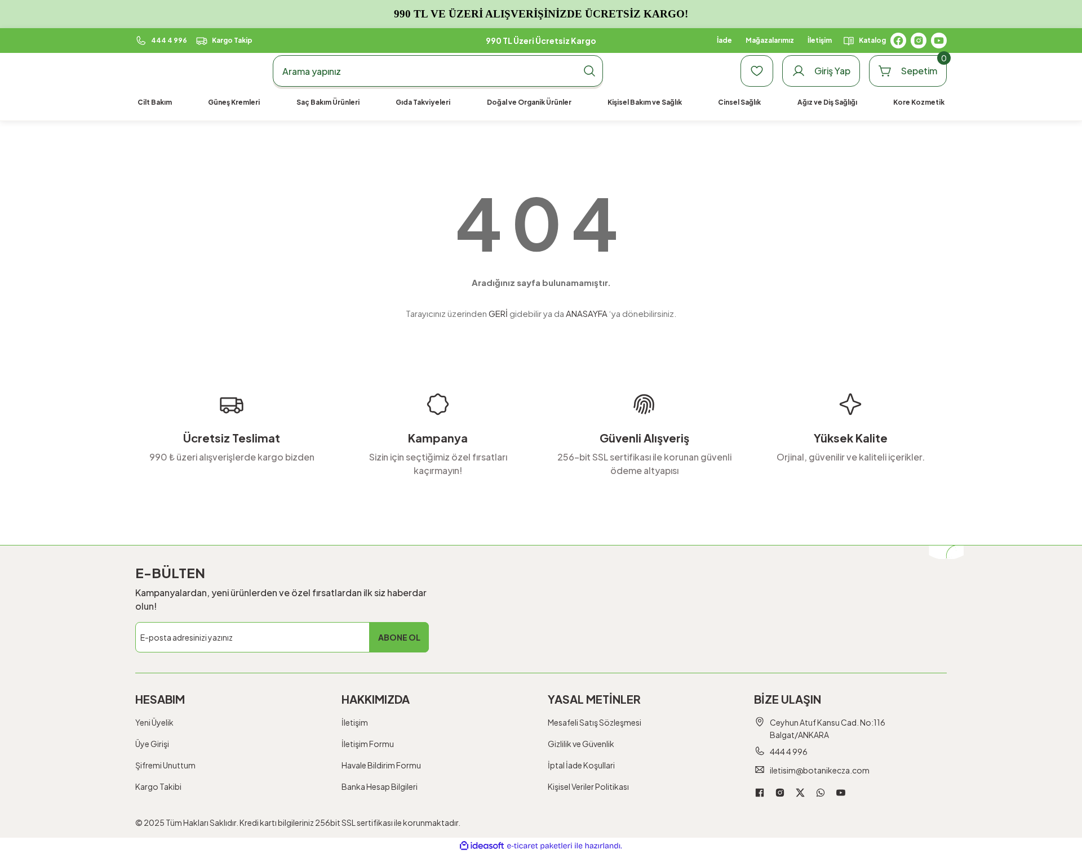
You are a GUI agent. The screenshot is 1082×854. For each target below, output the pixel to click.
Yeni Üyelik (154, 722)
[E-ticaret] (540, 846)
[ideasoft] (481, 845)
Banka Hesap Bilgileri (380, 786)
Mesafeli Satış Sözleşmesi (594, 722)
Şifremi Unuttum (165, 765)
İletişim (355, 722)
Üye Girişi (152, 744)
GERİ (498, 313)
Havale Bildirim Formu (381, 765)
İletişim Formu (368, 744)
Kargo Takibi (158, 786)
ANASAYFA (586, 313)
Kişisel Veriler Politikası (588, 786)
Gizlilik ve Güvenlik (581, 744)
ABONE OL (399, 637)
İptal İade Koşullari (581, 765)
